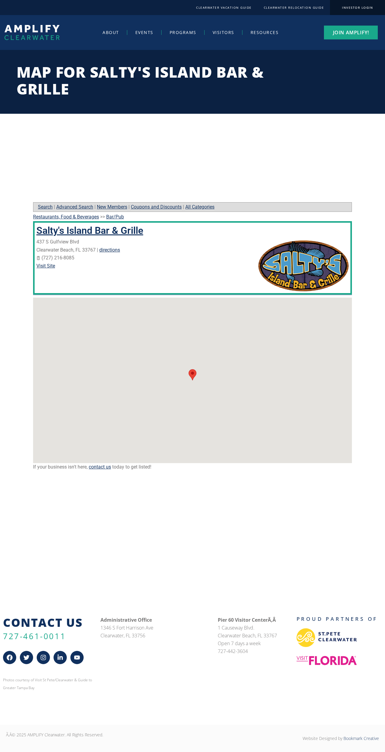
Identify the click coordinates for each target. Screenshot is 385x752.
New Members (112, 207)
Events (144, 32)
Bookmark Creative (361, 738)
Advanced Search (74, 207)
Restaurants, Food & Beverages (66, 217)
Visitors (223, 32)
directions (109, 250)
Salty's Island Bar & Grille (89, 230)
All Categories (199, 207)
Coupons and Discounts (156, 207)
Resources (265, 32)
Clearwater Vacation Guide (224, 7)
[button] (192, 374)
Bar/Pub (115, 217)
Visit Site (45, 266)
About (111, 32)
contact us (100, 467)
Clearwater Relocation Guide (294, 7)
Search (45, 207)
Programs (183, 32)
